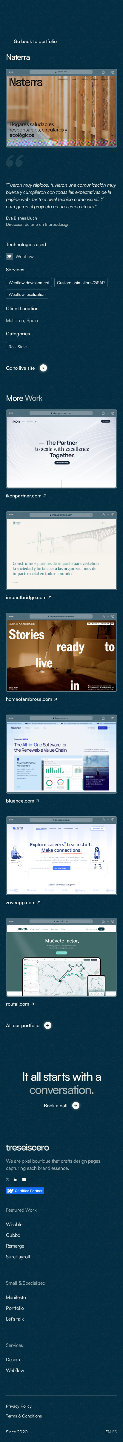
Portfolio (15, 1308)
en (108, 1431)
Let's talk (15, 1319)
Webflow (15, 1370)
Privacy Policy (19, 1405)
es (114, 1431)
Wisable (14, 1224)
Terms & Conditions (24, 1415)
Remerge (15, 1246)
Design (13, 1359)
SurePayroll (18, 1257)
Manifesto (16, 1297)
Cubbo (13, 1235)
